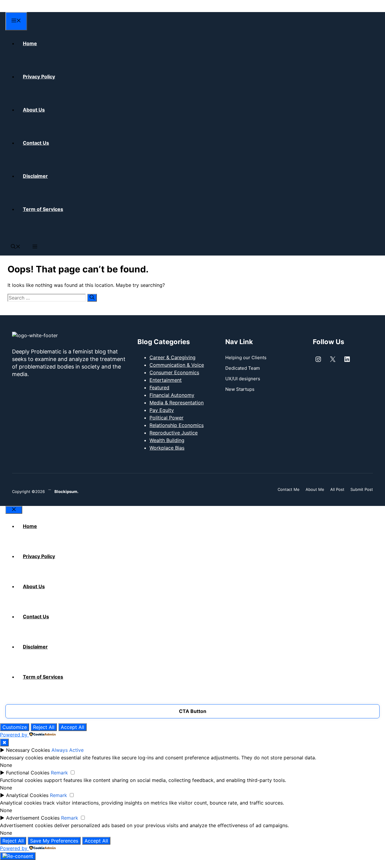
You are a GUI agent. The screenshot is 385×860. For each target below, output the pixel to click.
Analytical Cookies (27, 795)
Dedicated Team (242, 368)
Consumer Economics (174, 372)
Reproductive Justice (173, 433)
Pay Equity (161, 410)
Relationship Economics (176, 425)
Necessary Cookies (28, 750)
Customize (14, 727)
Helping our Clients (245, 357)
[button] (15, 247)
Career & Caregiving (172, 357)
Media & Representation (176, 403)
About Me (315, 489)
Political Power (166, 418)
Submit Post (361, 489)
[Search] (92, 298)
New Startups (239, 389)
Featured (159, 387)
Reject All (43, 727)
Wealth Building (166, 440)
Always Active (67, 750)
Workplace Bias (166, 448)
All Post (337, 489)
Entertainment (165, 380)
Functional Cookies (27, 773)
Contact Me (289, 489)
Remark (59, 773)
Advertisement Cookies (33, 818)
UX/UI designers (242, 378)
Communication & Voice (176, 365)
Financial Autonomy (171, 395)
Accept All (72, 727)
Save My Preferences (54, 841)
